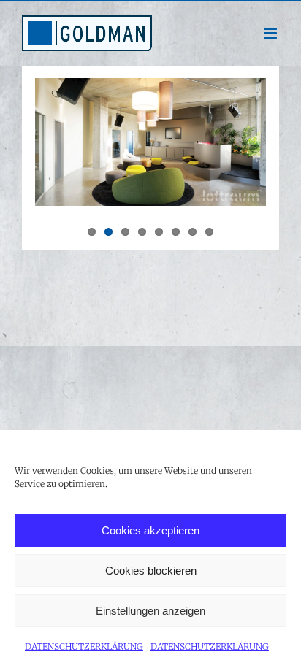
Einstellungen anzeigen (150, 610)
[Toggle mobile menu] (271, 33)
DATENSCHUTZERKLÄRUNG (84, 646)
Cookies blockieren (151, 570)
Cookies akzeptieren (150, 530)
